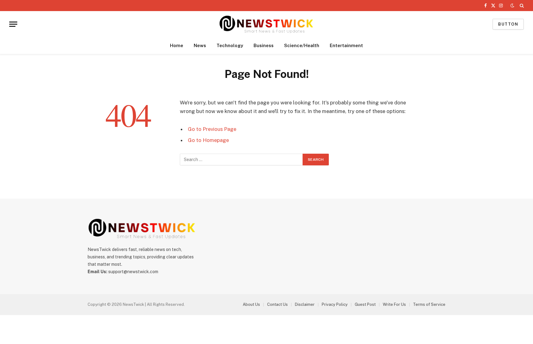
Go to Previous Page (212, 129)
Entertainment (346, 45)
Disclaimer (305, 304)
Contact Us (277, 304)
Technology (230, 45)
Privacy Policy (335, 304)
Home (176, 45)
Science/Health (301, 45)
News (200, 45)
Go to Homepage (208, 140)
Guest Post (365, 304)
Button (508, 24)
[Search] (521, 5)
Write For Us (394, 304)
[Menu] (13, 24)
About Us (251, 304)
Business (264, 45)
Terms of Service (429, 304)
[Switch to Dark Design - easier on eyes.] (512, 5)
